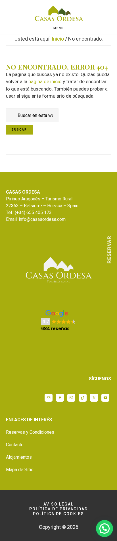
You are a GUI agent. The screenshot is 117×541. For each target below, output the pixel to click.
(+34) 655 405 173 (33, 212)
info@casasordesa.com (42, 219)
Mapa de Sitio (20, 469)
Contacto (15, 444)
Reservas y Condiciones (30, 432)
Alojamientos (19, 457)
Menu (58, 28)
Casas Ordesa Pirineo (58, 15)
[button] (58, 320)
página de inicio (45, 81)
